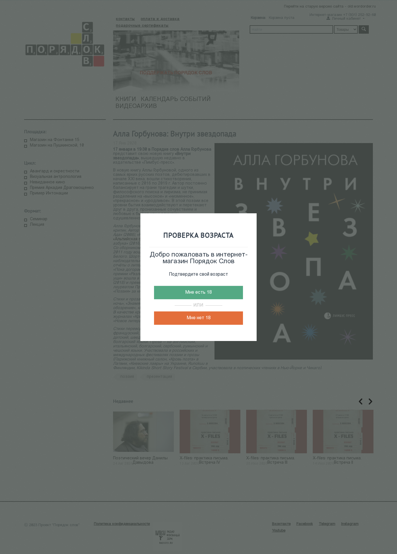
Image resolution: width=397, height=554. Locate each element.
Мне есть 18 (198, 292)
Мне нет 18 (199, 318)
